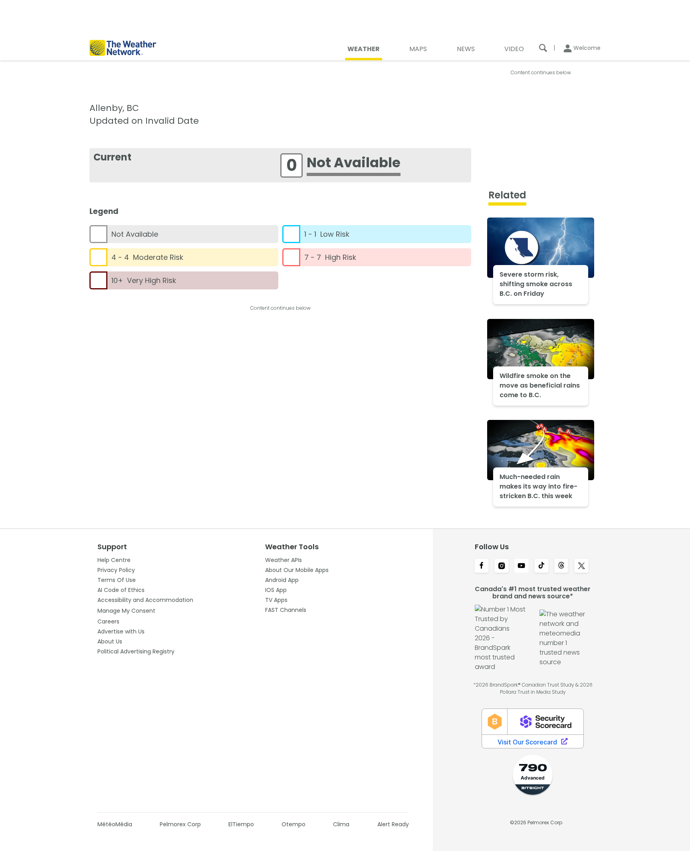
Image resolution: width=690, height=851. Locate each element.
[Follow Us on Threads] (561, 566)
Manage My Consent (126, 610)
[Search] (543, 48)
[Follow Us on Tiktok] (541, 566)
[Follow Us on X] (581, 566)
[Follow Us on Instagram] (502, 566)
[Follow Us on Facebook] (482, 566)
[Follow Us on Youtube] (521, 566)
